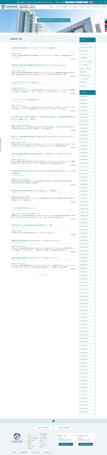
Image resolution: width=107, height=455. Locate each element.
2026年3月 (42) (84, 110)
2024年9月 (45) (84, 173)
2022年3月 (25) (84, 278)
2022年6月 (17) (84, 268)
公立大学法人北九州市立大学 (17, 33)
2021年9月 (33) (84, 300)
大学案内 (85, 2)
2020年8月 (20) (84, 345)
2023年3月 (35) (84, 236)
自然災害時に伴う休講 (70, 2)
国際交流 (88, 6)
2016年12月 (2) (84, 398)
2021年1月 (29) (84, 328)
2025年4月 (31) (84, 149)
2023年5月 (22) (84, 229)
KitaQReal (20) (84, 51)
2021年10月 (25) (84, 296)
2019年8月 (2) (84, 384)
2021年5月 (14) (84, 314)
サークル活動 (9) (84, 79)
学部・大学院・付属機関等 (61, 6)
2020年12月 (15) (84, 331)
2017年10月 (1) (84, 394)
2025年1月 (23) (84, 159)
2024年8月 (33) (84, 177)
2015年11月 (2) (84, 401)
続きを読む (73, 59)
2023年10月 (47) (84, 212)
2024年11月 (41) (84, 166)
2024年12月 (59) (84, 163)
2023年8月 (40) (84, 219)
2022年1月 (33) (84, 285)
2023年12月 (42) (84, 205)
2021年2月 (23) (84, 324)
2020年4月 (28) (84, 359)
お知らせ (19, 53)
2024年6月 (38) (84, 184)
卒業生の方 (45, 2)
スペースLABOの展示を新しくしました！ (24, 208)
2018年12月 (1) (84, 387)
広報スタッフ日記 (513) (86, 68)
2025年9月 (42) (84, 131)
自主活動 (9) (83, 82)
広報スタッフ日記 (21, 71)
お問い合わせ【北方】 (65, 444)
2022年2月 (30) (84, 282)
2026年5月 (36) (84, 103)
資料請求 (90, 2)
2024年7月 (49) (84, 180)
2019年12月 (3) (84, 373)
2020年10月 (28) (84, 338)
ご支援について (79, 2)
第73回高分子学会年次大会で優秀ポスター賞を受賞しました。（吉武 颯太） (34, 191)
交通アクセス (14, 452)
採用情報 (62, 2)
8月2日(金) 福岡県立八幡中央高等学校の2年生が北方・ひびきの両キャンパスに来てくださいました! (42, 154)
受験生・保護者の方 (21, 2)
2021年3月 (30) (84, 321)
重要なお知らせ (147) (85, 75)
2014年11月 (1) (84, 405)
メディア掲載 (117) (85, 65)
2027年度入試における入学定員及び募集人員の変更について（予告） (32, 225)
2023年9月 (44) (84, 215)
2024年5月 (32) (84, 187)
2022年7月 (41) (84, 264)
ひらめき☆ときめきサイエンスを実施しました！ (26, 82)
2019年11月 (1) (84, 377)
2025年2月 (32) (84, 156)
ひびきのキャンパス (83, 436)
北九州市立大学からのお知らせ (28, 33)
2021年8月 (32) (84, 303)
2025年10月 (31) (84, 128)
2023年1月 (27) (84, 243)
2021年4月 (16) (84, 317)
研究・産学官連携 (73, 6)
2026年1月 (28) (84, 117)
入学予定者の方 (29, 2)
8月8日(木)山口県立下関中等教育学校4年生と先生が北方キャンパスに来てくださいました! (39, 65)
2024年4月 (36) (84, 191)
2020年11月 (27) (84, 335)
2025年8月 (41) (84, 135)
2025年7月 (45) (84, 138)
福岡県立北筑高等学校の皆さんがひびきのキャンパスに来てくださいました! (34, 258)
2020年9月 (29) (84, 342)
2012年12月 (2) (84, 412)
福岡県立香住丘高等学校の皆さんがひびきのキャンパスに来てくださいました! (35, 240)
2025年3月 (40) (84, 152)
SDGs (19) (83, 86)
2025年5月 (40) (84, 145)
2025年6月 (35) (84, 142)
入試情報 (104, 6)
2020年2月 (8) (84, 366)
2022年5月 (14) (84, 272)
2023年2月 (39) (84, 240)
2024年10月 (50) (84, 170)
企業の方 (50, 2)
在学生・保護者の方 (38, 2)
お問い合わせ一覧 (47, 452)
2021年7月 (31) (84, 306)
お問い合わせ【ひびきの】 (85, 444)
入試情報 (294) (84, 58)
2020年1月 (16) (84, 370)
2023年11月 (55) (84, 208)
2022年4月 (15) (84, 275)
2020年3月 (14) (84, 363)
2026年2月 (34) (84, 114)
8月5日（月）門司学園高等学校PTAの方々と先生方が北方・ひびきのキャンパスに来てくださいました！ (43, 136)
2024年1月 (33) (84, 201)
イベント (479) (84, 54)
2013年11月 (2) (84, 408)
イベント (24, 105)
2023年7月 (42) (84, 222)
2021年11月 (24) (84, 293)
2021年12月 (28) (84, 289)
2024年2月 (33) (84, 198)
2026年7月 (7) (84, 96)
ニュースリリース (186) (86, 61)
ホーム (29, 434)
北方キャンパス (62, 436)
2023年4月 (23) (84, 233)
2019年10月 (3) (84, 380)
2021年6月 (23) (84, 310)
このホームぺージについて (36, 452)
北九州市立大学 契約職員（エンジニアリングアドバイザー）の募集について (34, 48)
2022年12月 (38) (84, 247)
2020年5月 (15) (84, 356)
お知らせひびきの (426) (86, 47)
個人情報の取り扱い (24, 452)
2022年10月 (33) (84, 254)
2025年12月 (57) (84, 121)
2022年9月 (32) (84, 257)
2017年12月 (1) (84, 391)
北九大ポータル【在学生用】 (43, 427)
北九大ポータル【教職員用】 (64, 427)
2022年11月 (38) (84, 250)
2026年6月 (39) (84, 100)
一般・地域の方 (56, 2)
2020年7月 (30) (84, 349)
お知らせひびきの (26, 125)
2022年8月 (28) (84, 261)
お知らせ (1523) (84, 44)
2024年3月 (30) (84, 194)
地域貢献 (82, 6)
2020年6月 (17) (84, 352)
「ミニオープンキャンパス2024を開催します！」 (26, 99)
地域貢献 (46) (84, 72)
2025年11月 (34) (84, 124)
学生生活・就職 (96, 6)
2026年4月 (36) (84, 107)
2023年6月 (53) (84, 226)
